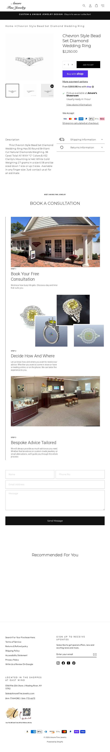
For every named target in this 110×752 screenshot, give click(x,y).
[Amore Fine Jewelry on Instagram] (58, 663)
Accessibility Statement (16, 655)
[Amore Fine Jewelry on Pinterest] (73, 663)
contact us (38, 169)
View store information (79, 105)
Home (9, 26)
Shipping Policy (12, 650)
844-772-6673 (28, 698)
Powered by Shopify (55, 742)
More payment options (75, 81)
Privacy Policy (12, 659)
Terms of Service (13, 642)
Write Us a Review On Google (19, 664)
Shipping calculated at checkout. (81, 123)
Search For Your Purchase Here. (20, 637)
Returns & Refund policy (16, 646)
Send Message (55, 521)
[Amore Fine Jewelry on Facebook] (63, 663)
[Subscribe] (95, 654)
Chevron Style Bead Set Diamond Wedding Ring (50, 26)
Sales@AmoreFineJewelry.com (19, 693)
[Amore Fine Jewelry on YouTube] (68, 663)
